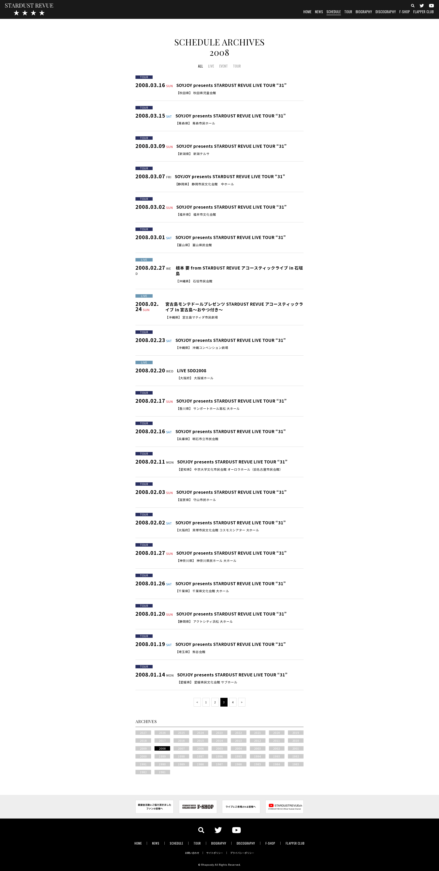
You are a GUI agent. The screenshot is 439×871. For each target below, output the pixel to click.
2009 (143, 748)
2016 (181, 740)
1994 (257, 756)
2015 (200, 740)
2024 (200, 733)
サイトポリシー (214, 853)
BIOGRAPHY (364, 12)
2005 (219, 748)
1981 (162, 772)
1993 (276, 756)
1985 (257, 764)
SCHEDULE (334, 12)
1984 (276, 764)
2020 (276, 733)
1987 (219, 764)
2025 (181, 733)
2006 (200, 748)
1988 (200, 764)
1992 (295, 756)
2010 (295, 740)
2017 (162, 740)
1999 (162, 756)
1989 (181, 764)
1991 (143, 764)
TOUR (348, 12)
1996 (219, 756)
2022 (238, 733)
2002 (276, 748)
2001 (295, 748)
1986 (238, 764)
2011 (276, 740)
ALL (200, 66)
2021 (257, 733)
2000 (143, 756)
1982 (143, 772)
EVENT (223, 66)
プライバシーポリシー (242, 853)
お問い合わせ (192, 853)
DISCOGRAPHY (386, 12)
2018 (143, 740)
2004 (238, 748)
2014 (219, 740)
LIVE (211, 66)
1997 (200, 756)
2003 (257, 748)
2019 (295, 733)
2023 (219, 733)
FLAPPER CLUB (423, 12)
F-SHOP (404, 12)
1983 (295, 764)
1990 (162, 764)
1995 (238, 756)
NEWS (319, 12)
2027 (143, 733)
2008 (162, 748)
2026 (162, 733)
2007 (181, 748)
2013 (238, 740)
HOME (307, 12)
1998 (181, 756)
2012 (257, 740)
